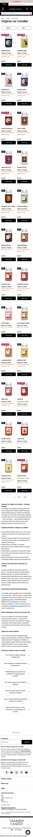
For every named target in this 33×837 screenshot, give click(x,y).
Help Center (6, 805)
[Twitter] (11, 772)
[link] (23, 402)
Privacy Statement (26, 751)
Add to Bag (9, 64)
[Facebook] (6, 772)
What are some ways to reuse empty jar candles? (15, 692)
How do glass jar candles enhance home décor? (15, 664)
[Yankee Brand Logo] (15, 9)
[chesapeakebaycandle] (21, 4)
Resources (4, 783)
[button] (27, 832)
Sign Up (26, 742)
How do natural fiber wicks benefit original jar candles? (15, 700)
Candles (8, 18)
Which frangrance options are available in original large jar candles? (15, 674)
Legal (3, 788)
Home (2, 18)
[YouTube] (26, 772)
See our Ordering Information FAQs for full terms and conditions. (16, 812)
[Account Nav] (27, 8)
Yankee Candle (6, 779)
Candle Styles (14, 18)
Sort (23, 28)
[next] (30, 1)
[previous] (3, 1)
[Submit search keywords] (30, 13)
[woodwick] (12, 4)
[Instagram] (16, 772)
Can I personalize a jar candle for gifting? (15, 683)
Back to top (15, 732)
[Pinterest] (21, 772)
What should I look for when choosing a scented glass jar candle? (15, 709)
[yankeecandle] (4, 4)
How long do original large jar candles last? (15, 656)
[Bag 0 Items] (31, 8)
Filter (8, 28)
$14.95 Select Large (17, 1)
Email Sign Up (4, 738)
